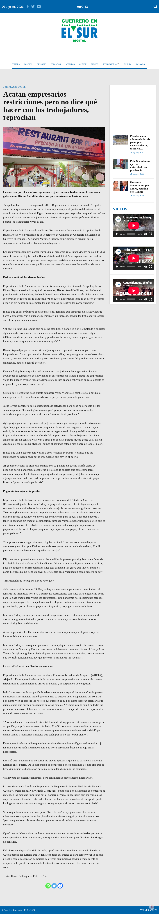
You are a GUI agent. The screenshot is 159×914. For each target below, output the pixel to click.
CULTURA (128, 64)
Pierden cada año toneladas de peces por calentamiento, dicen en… (140, 142)
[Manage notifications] (151, 907)
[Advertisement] (133, 106)
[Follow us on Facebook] (29, 6)
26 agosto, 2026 (13, 7)
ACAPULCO (70, 64)
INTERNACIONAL (110, 64)
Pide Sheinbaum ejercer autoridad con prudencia (140, 165)
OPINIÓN (82, 64)
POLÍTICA (28, 64)
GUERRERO (41, 64)
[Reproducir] (116, 234)
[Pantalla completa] (150, 234)
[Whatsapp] (48, 885)
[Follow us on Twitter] (34, 6)
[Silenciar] (145, 234)
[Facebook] (60, 885)
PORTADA (16, 64)
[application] (133, 225)
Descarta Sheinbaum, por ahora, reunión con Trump (139, 187)
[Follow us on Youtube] (39, 6)
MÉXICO (94, 64)
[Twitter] (54, 885)
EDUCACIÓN (56, 64)
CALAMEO (140, 64)
